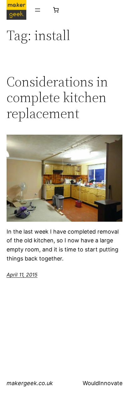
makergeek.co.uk (30, 383)
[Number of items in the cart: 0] (56, 10)
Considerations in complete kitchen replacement (57, 97)
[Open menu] (37, 10)
